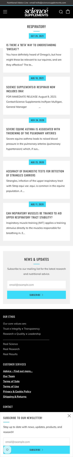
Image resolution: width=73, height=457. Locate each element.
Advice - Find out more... (18, 371)
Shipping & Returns (14, 396)
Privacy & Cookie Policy (17, 391)
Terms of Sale (11, 381)
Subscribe (35, 295)
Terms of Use (11, 386)
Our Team (9, 376)
